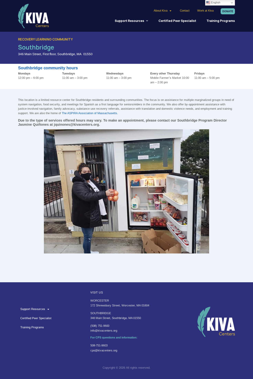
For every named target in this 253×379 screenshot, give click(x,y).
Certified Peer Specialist (177, 20)
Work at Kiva (205, 10)
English (215, 2)
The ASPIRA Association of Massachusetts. (90, 113)
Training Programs (221, 20)
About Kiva (160, 10)
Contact (185, 10)
